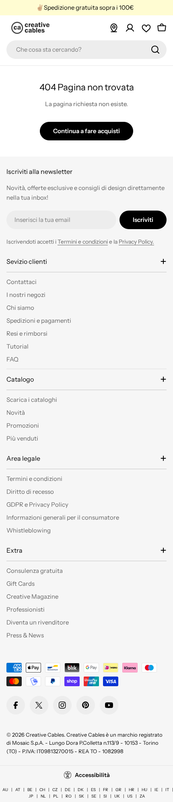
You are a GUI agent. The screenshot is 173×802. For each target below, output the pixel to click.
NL (43, 796)
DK (81, 789)
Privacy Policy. (136, 241)
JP (31, 796)
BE (29, 789)
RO (69, 796)
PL (55, 796)
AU (5, 789)
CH (42, 789)
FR (105, 789)
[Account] (130, 28)
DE (67, 789)
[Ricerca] (155, 49)
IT (167, 789)
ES (93, 789)
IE (156, 789)
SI (105, 796)
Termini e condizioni (83, 241)
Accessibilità (92, 775)
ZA (142, 796)
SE (93, 796)
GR (118, 789)
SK (81, 796)
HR (131, 789)
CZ (55, 789)
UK (117, 796)
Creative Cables (45, 734)
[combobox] (86, 49)
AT (17, 789)
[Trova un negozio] (114, 28)
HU (144, 789)
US (129, 796)
